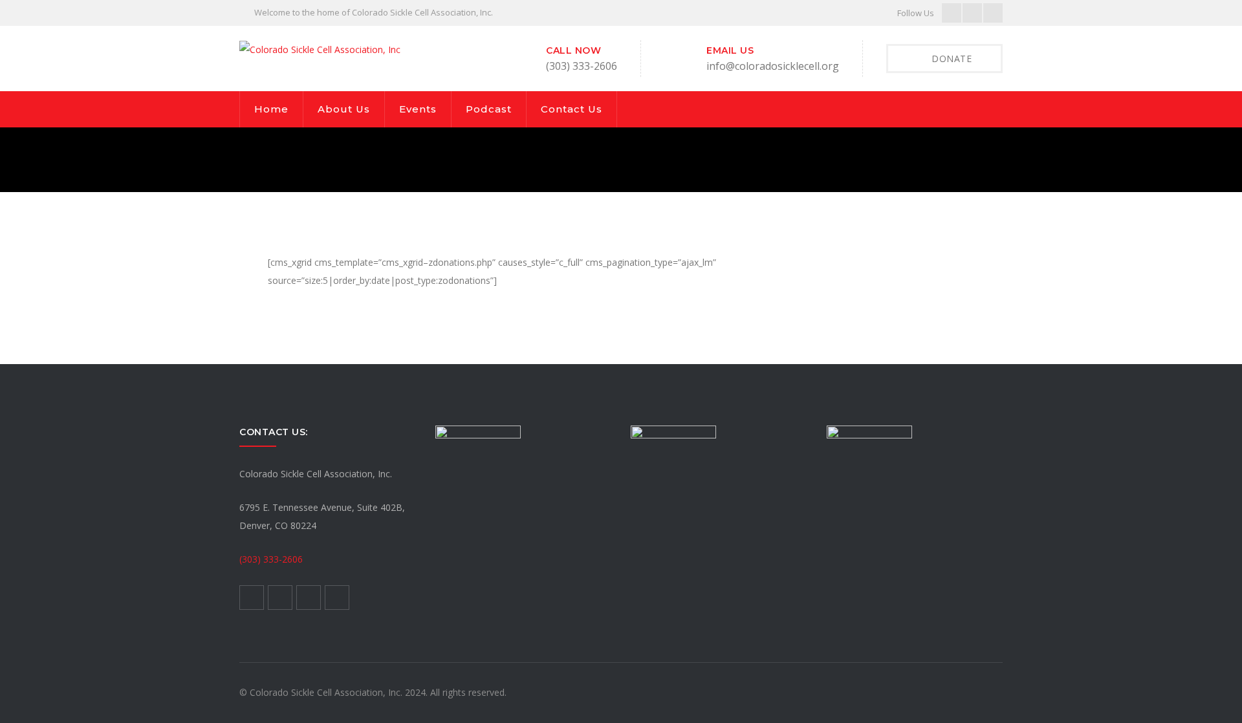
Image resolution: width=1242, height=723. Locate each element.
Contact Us (571, 109)
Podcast (489, 109)
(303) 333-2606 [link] (271, 559)
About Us (344, 109)
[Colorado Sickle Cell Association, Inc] (319, 49)
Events (418, 109)
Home (271, 109)
